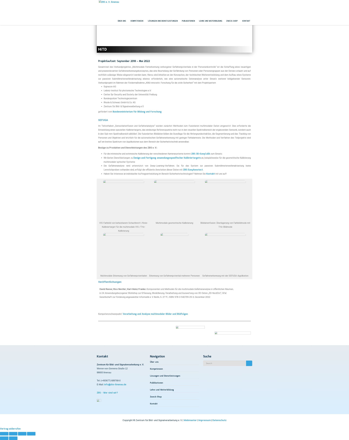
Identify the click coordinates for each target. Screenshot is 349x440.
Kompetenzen (136, 21)
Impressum (204, 420)
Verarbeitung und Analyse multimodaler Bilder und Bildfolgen (155, 314)
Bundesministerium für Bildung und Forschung (137, 112)
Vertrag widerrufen (10, 429)
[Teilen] (22, 433)
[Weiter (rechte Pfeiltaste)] (13, 438)
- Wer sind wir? (107, 393)
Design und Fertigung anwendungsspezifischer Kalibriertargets (167, 158)
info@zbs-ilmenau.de (115, 384)
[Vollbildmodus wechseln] (13, 433)
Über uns (121, 21)
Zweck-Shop (232, 21)
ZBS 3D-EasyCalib (200, 154)
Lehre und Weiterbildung (210, 21)
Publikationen (188, 21)
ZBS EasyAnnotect (193, 170)
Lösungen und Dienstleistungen (162, 21)
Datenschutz (219, 420)
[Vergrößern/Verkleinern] (4, 433)
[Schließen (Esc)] (31, 433)
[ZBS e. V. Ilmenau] (97, 2)
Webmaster (190, 420)
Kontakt (246, 21)
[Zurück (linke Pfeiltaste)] (4, 438)
